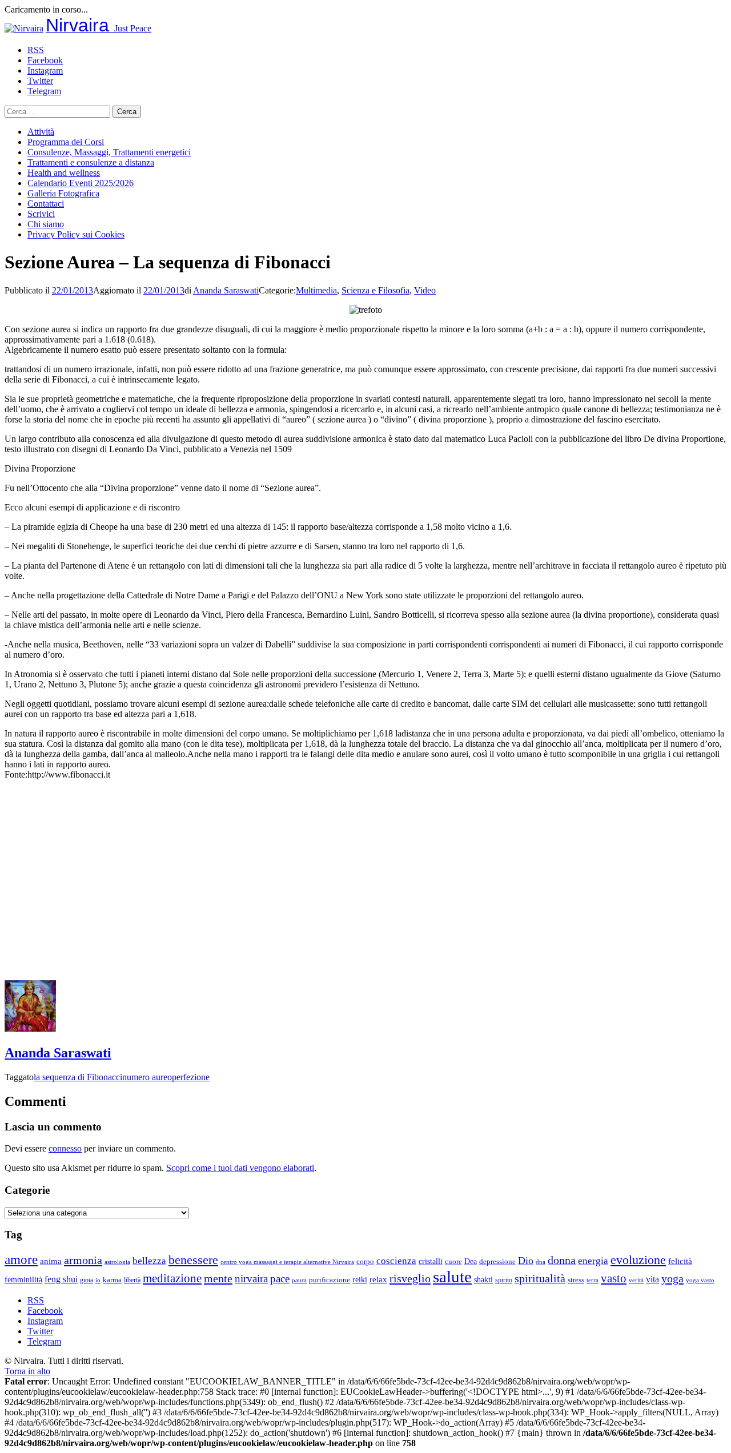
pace (280, 1279)
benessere (193, 1260)
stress (576, 1280)
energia (593, 1260)
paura (299, 1280)
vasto (613, 1278)
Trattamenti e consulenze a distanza (90, 162)
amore (21, 1259)
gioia (86, 1280)
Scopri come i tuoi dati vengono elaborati (240, 1168)
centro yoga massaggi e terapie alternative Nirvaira (287, 1261)
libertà (132, 1280)
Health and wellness (63, 173)
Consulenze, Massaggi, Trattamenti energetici (109, 152)
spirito (503, 1280)
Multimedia (316, 290)
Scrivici (41, 214)
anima (51, 1261)
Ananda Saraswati (226, 290)
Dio (525, 1260)
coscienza (396, 1260)
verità (636, 1280)
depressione (497, 1262)
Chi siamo (45, 224)
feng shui (61, 1279)
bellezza (149, 1260)
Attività (40, 131)
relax (378, 1279)
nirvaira (251, 1279)
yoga (672, 1278)
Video (425, 290)
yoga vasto (700, 1280)
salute (452, 1276)
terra (593, 1280)
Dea (470, 1261)
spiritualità (540, 1278)
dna (540, 1262)
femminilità (23, 1279)
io (98, 1280)
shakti (483, 1279)
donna (562, 1260)
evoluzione (638, 1260)
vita (652, 1279)
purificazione (329, 1279)
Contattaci (45, 203)
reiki (359, 1279)
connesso (65, 1148)
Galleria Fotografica (63, 193)
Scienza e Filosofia (375, 290)
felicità (680, 1261)
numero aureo (147, 1077)
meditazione (172, 1278)
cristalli (431, 1261)
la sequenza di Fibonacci (78, 1077)
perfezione (191, 1077)
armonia (83, 1260)
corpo (365, 1261)
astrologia (117, 1261)
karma (112, 1280)
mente (218, 1278)
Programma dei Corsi (65, 142)
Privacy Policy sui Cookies (75, 234)
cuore (453, 1262)
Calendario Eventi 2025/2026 (80, 183)
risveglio (410, 1278)
